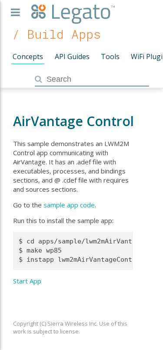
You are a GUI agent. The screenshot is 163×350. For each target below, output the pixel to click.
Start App (27, 281)
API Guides (72, 56)
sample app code (69, 204)
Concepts (28, 56)
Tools (110, 56)
